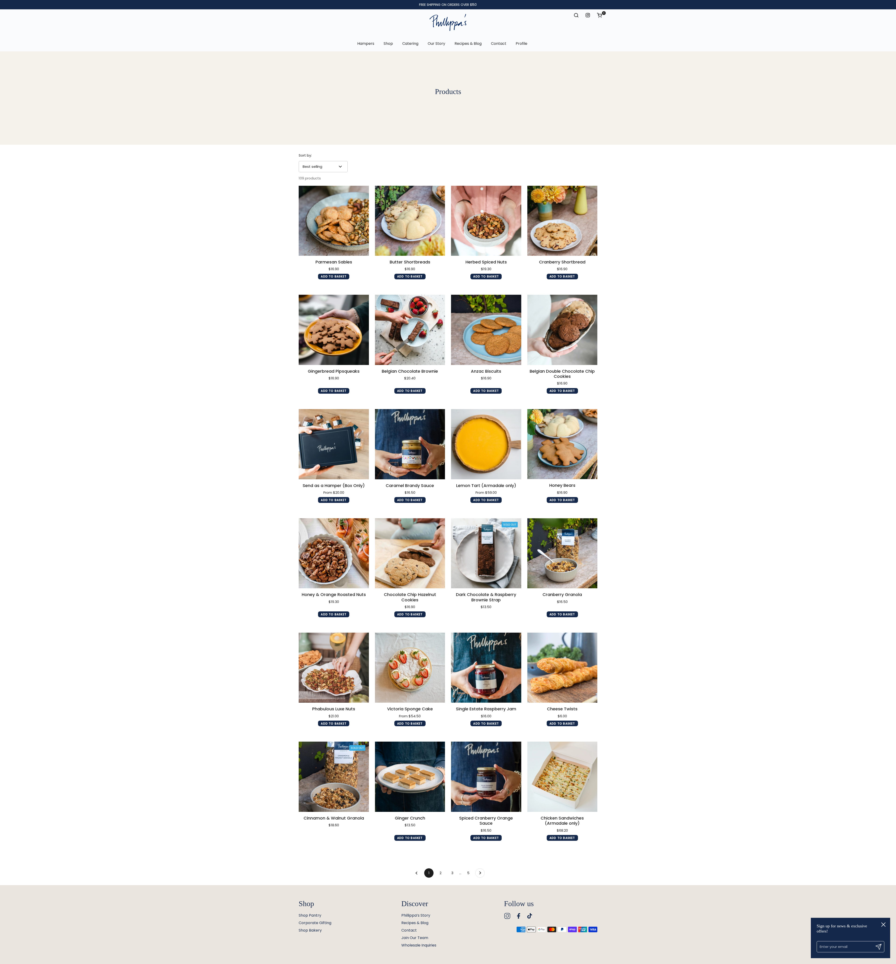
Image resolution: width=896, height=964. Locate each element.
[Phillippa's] (448, 22)
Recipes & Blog (414, 922)
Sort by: (305, 155)
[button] (602, 15)
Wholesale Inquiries (418, 945)
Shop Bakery (310, 930)
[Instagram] (507, 916)
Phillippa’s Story (415, 915)
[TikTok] (529, 916)
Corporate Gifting (315, 922)
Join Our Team (414, 937)
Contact (409, 930)
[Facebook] (518, 916)
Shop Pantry (310, 915)
